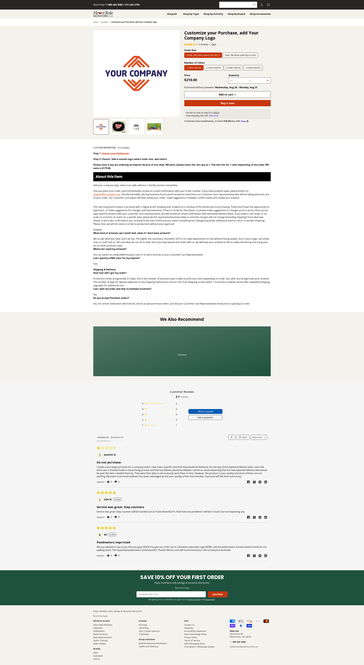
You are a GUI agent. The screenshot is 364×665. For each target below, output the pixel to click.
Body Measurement (102, 637)
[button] (191, 44)
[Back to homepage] (103, 14)
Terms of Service (192, 640)
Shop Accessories (260, 14)
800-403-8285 (239, 642)
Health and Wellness (148, 646)
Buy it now (227, 103)
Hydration (98, 628)
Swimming (144, 628)
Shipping (188, 628)
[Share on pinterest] (260, 482)
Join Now (218, 594)
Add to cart (226, 94)
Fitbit (95, 652)
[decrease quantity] (231, 80)
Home (95, 22)
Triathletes (144, 634)
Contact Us (189, 624)
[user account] (261, 4)
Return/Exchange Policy (195, 634)
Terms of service (193, 599)
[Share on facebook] (248, 482)
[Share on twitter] (254, 482)
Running (143, 624)
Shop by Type (191, 14)
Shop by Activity (213, 14)
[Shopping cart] (268, 4)
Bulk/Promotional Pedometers (153, 643)
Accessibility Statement (195, 631)
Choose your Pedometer (116, 153)
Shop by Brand (236, 14)
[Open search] (231, 437)
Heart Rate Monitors (102, 624)
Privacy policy (209, 599)
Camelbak (98, 655)
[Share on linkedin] (265, 482)
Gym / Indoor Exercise (149, 631)
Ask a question (205, 417)
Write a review (205, 411)
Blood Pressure (100, 634)
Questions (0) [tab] (117, 437)
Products (104, 22)
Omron (96, 659)
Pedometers (99, 631)
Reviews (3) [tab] (103, 437)
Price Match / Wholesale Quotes (199, 646)
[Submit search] (254, 5)
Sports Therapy (100, 640)
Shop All (172, 14)
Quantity (234, 75)
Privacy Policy (190, 637)
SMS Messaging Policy (194, 643)
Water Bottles (99, 643)
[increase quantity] (267, 80)
